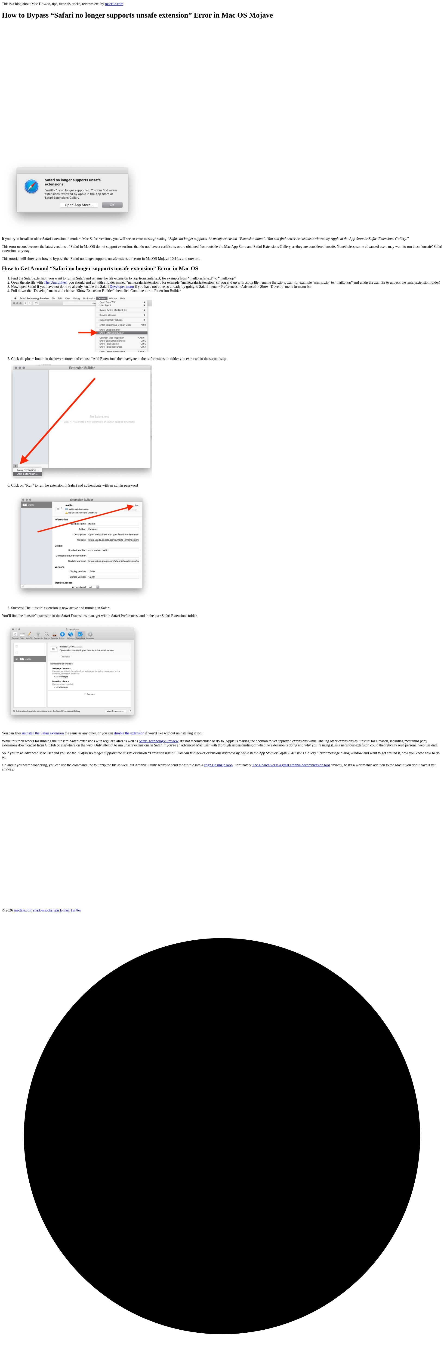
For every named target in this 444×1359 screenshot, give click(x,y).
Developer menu (122, 286)
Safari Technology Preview (158, 741)
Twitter (76, 910)
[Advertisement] (140, 57)
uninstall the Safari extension (43, 733)
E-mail (65, 910)
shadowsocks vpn (46, 910)
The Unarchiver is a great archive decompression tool (291, 765)
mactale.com (114, 4)
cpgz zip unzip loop (218, 765)
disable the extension (129, 733)
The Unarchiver (55, 282)
